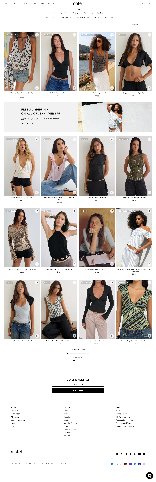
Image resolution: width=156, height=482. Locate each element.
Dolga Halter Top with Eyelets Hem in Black (59, 269)
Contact (67, 411)
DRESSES (51, 3)
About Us (14, 411)
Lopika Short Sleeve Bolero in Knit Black (21, 341)
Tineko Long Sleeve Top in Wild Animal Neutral (22, 269)
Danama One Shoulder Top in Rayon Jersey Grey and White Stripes (134, 270)
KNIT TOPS (97, 17)
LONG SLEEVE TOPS (65, 17)
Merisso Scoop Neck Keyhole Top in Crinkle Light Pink (59, 198)
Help (65, 414)
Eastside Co (37, 463)
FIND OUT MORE (28, 124)
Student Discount (18, 420)
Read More (100, 13)
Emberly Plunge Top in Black (59, 93)
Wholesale (15, 417)
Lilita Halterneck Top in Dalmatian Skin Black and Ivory (21, 94)
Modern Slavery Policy (125, 426)
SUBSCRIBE (78, 390)
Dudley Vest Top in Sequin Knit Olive (134, 197)
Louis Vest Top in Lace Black (97, 197)
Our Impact (15, 414)
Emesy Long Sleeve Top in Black (97, 341)
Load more (78, 357)
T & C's (119, 411)
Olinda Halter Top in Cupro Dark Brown (97, 93)
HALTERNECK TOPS (83, 17)
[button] (37, 35)
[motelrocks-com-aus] (77, 3)
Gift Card (67, 435)
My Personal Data (123, 417)
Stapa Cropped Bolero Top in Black (134, 93)
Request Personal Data (125, 420)
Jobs (13, 426)
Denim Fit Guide (70, 429)
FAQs (66, 426)
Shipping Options (71, 423)
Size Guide (68, 432)
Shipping (67, 417)
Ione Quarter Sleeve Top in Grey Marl (96, 269)
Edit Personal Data (123, 423)
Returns (67, 420)
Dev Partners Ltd (67, 463)
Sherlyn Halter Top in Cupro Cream (22, 197)
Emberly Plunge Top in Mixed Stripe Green (134, 341)
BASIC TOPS (109, 17)
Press (13, 423)
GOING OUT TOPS (48, 17)
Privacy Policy (121, 414)
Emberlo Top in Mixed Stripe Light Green (59, 341)
